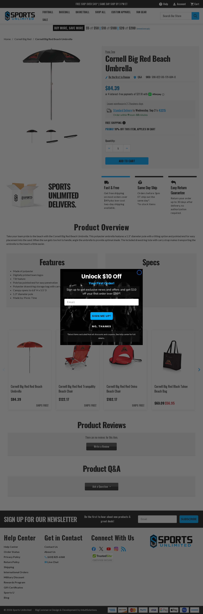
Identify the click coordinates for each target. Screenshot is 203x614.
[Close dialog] (139, 272)
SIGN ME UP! (101, 316)
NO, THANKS (101, 326)
